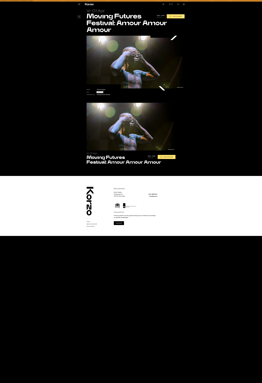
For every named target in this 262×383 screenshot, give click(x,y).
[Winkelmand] (184, 4)
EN (172, 4)
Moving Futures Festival (103, 94)
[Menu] (79, 4)
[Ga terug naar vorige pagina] (79, 16)
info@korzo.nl (153, 196)
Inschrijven (119, 223)
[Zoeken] (164, 4)
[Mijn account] (178, 4)
